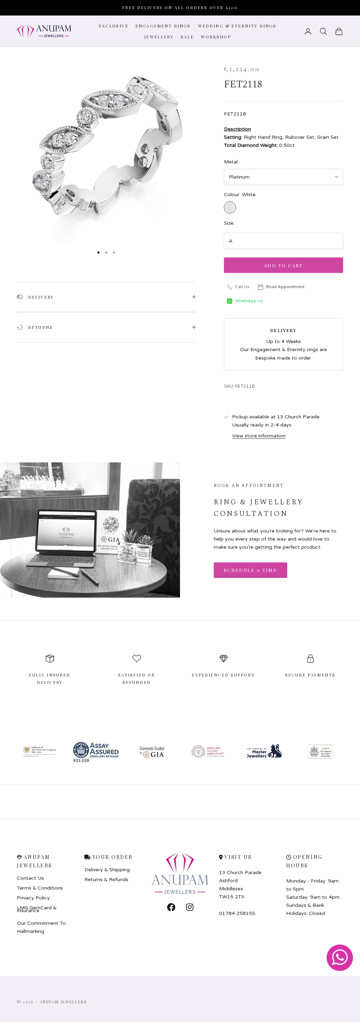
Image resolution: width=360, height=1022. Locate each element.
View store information (258, 436)
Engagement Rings (163, 26)
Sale (187, 36)
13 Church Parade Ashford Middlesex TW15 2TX (240, 885)
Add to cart (283, 265)
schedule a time (250, 570)
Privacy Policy (33, 898)
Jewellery (158, 36)
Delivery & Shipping (107, 869)
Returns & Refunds (106, 879)
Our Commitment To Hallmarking (41, 927)
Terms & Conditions (40, 888)
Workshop (216, 36)
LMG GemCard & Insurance (37, 909)
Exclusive (113, 26)
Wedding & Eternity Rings (237, 26)
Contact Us (30, 878)
